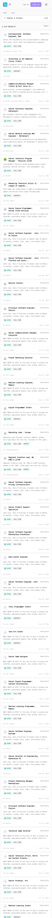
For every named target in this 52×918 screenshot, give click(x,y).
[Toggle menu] (46, 4)
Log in (26, 4)
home (5, 13)
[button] (26, 43)
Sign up (35, 4)
